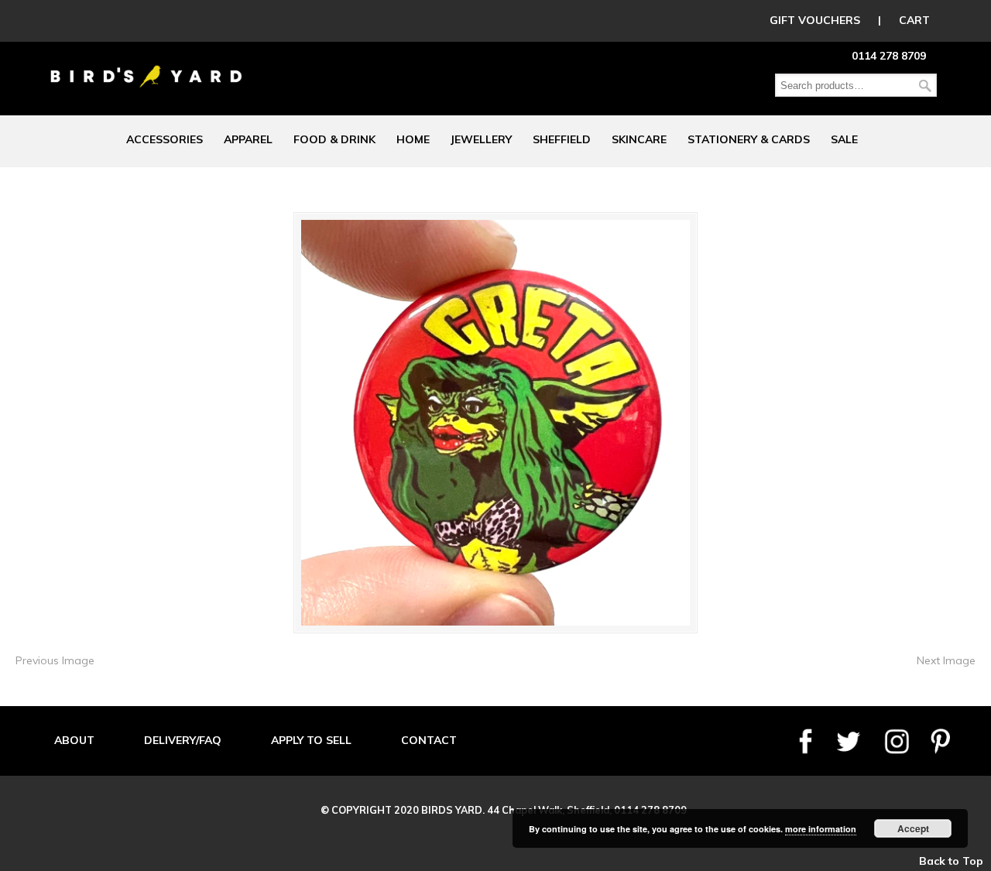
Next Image (946, 660)
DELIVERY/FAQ (182, 740)
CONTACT (429, 740)
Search (925, 85)
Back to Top (951, 861)
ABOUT (74, 740)
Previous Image (54, 660)
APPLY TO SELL (311, 740)
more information (820, 829)
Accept (913, 828)
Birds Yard (146, 65)
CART (914, 20)
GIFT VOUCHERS (815, 20)
